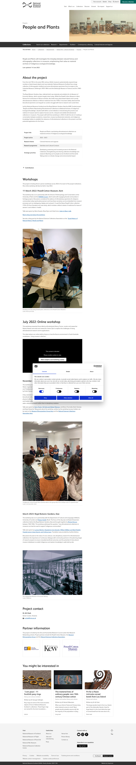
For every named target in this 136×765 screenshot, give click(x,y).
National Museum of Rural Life (32, 739)
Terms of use (55, 755)
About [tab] (91, 371)
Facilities (72, 44)
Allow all (90, 398)
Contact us (64, 739)
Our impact (101, 6)
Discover (87, 6)
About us (48, 733)
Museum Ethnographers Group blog (42, 411)
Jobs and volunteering (50, 738)
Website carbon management (31, 758)
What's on (71, 6)
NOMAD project (43, 197)
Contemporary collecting (85, 44)
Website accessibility (43, 755)
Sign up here (82, 746)
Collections (79, 6)
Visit (65, 6)
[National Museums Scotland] (32, 4)
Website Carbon (108, 756)
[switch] (59, 391)
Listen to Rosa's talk (65, 211)
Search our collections (42, 44)
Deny (45, 398)
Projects (25, 23)
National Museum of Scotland (32, 733)
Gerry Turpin (38, 407)
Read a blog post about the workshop (34, 215)
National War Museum (29, 743)
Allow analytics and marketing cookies (52, 359)
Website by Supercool (107, 763)
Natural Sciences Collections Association (53, 637)
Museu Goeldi (42, 520)
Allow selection (68, 398)
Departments (63, 44)
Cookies (31, 755)
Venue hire (64, 733)
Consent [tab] (44, 371)
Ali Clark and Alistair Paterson (51, 407)
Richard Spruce (72, 522)
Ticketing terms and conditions (70, 755)
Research (54, 44)
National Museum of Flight (31, 736)
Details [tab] (68, 371)
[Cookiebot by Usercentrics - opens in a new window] (95, 366)
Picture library (65, 736)
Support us (109, 6)
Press (47, 742)
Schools (93, 6)
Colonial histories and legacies (103, 44)
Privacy (25, 755)
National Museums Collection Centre (31, 747)
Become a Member (128, 2)
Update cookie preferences (51, 758)
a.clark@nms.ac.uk (30, 618)
